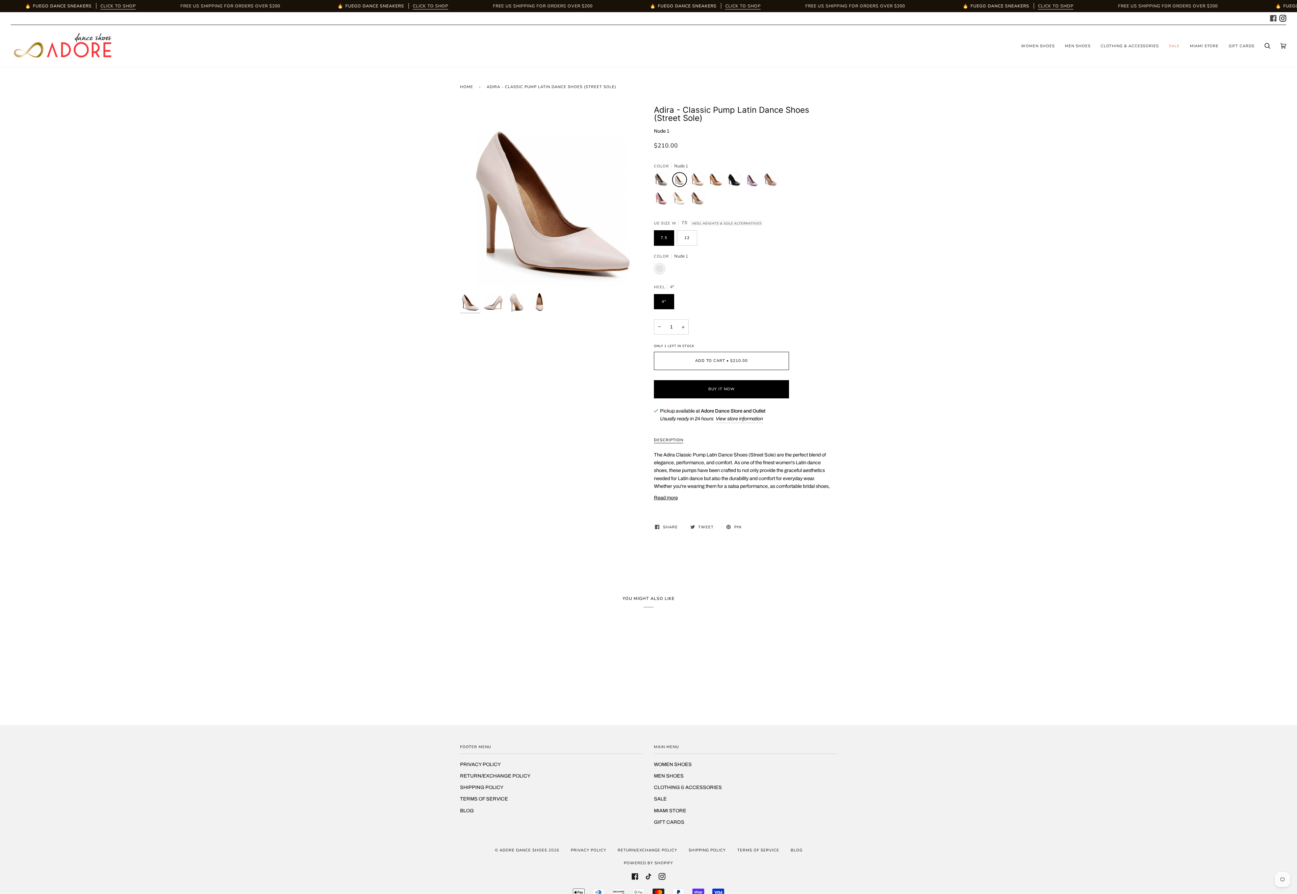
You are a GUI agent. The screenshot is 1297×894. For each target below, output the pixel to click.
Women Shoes (673, 764)
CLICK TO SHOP (118, 6)
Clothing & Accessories (688, 787)
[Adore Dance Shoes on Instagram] (1282, 17)
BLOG (467, 810)
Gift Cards (669, 822)
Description (668, 440)
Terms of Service (484, 798)
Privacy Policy (480, 764)
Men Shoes (669, 776)
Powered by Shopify (648, 863)
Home (466, 86)
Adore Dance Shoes (523, 850)
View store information (739, 418)
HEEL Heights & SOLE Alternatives (726, 223)
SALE (660, 798)
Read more (666, 497)
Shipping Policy (482, 787)
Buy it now (721, 389)
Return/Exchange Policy (495, 776)
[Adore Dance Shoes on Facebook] (1273, 17)
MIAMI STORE (670, 810)
